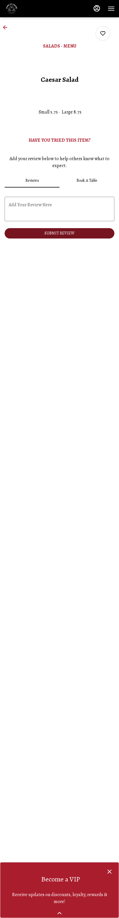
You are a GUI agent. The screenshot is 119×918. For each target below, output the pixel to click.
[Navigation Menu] (111, 9)
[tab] (32, 181)
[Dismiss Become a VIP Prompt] (109, 872)
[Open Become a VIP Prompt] (59, 913)
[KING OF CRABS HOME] (30, 8)
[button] (7, 27)
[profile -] (96, 8)
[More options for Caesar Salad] (103, 33)
